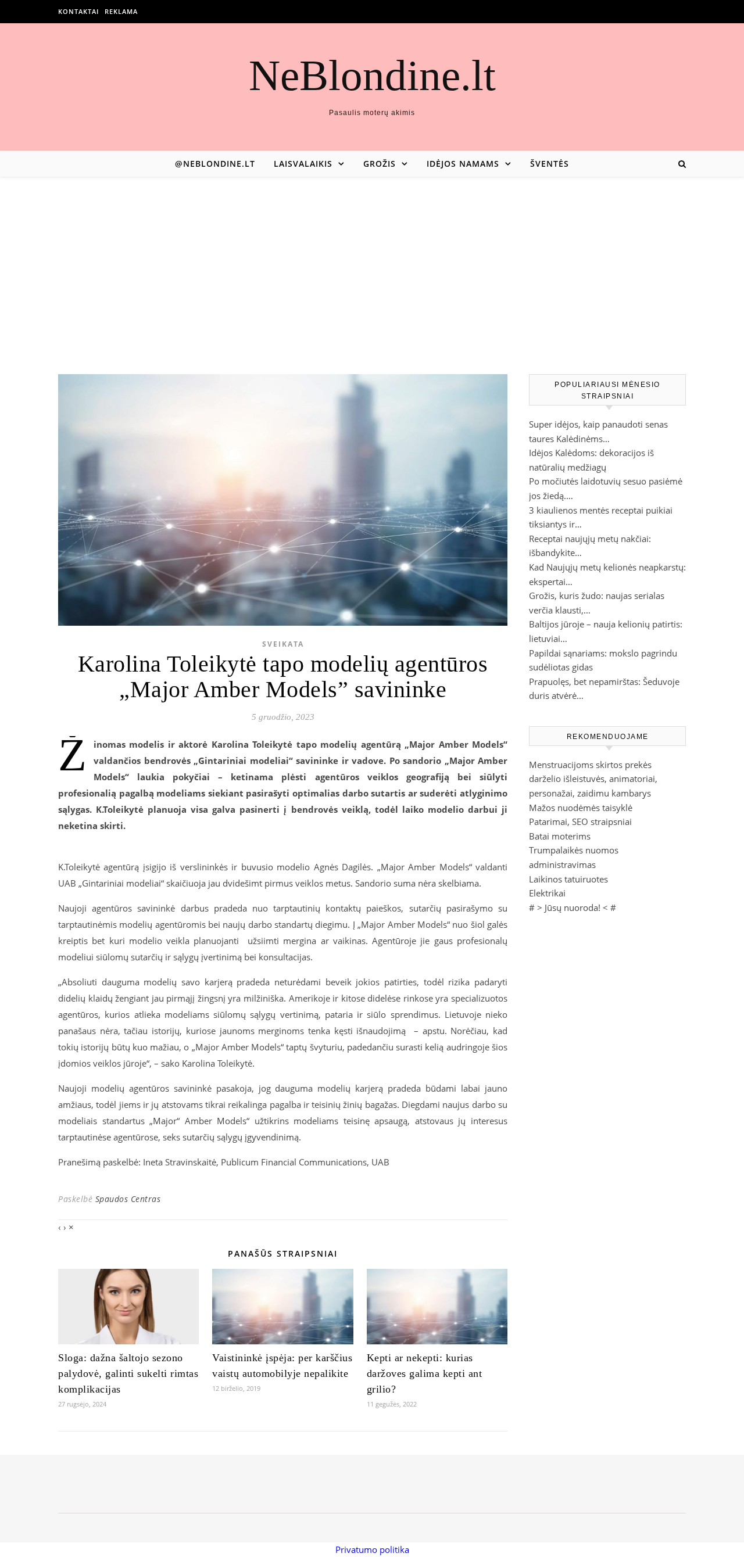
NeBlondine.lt (372, 75)
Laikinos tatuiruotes (568, 879)
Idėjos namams (463, 163)
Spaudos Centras (128, 1198)
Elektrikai (547, 893)
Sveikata (283, 644)
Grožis (379, 163)
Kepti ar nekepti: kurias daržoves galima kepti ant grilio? (424, 1373)
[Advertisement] (372, 263)
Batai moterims (560, 836)
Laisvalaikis (303, 163)
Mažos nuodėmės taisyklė (580, 807)
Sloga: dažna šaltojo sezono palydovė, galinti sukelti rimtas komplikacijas (128, 1373)
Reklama (121, 11)
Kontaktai (78, 11)
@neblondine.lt (215, 163)
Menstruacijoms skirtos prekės (590, 764)
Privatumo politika (372, 1549)
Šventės (549, 163)
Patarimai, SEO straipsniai (580, 821)
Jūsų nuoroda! (572, 907)
